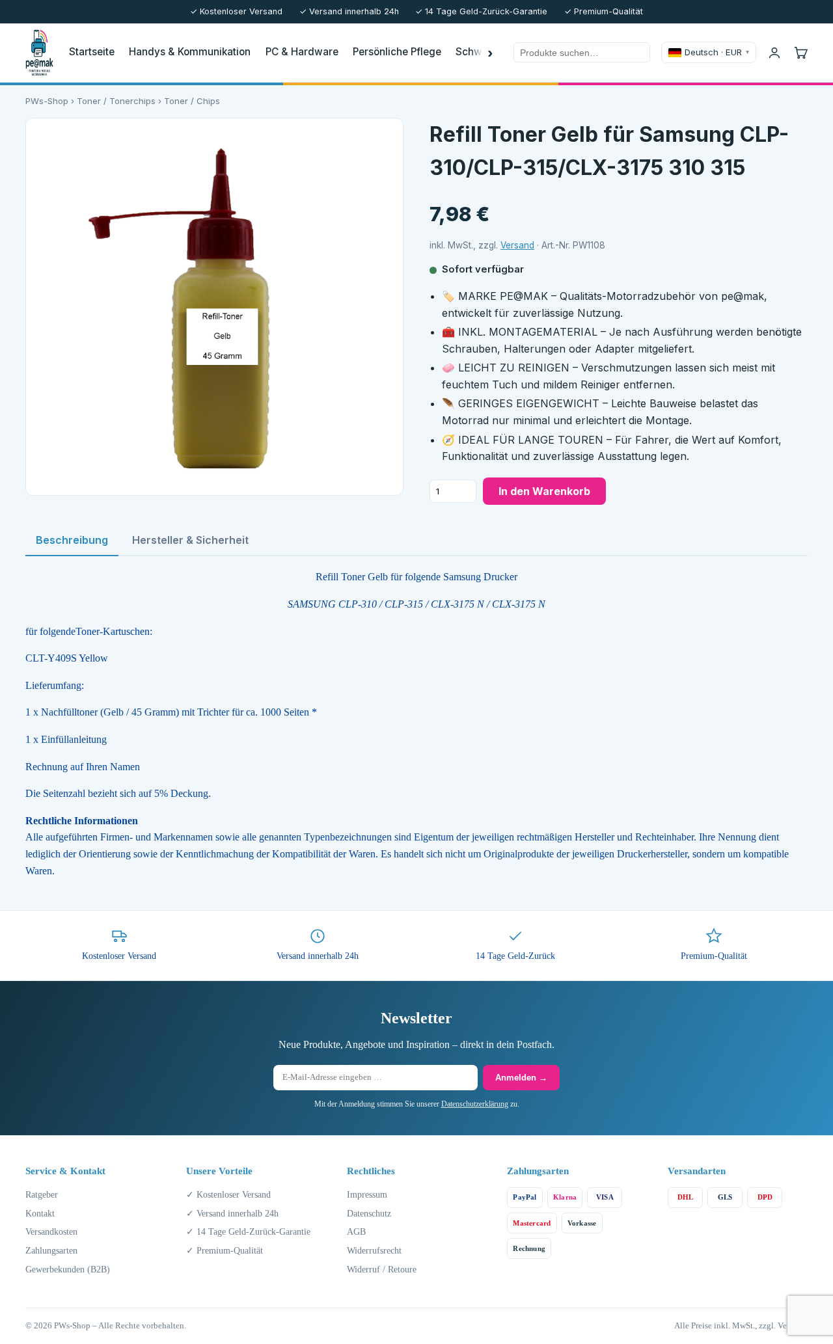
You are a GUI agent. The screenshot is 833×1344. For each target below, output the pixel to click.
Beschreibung (72, 539)
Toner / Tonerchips (116, 101)
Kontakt (40, 1213)
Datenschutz (369, 1213)
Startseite (92, 52)
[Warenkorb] (800, 53)
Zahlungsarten (51, 1250)
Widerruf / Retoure (381, 1269)
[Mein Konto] (774, 53)
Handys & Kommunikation (190, 52)
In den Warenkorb (544, 491)
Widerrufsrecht (374, 1250)
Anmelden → (521, 1077)
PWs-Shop (46, 101)
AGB (356, 1231)
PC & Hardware (302, 52)
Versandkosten (51, 1231)
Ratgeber (41, 1194)
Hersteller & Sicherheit (190, 539)
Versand (517, 245)
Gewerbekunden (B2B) (67, 1269)
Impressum (367, 1194)
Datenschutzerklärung (474, 1104)
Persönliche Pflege (397, 52)
